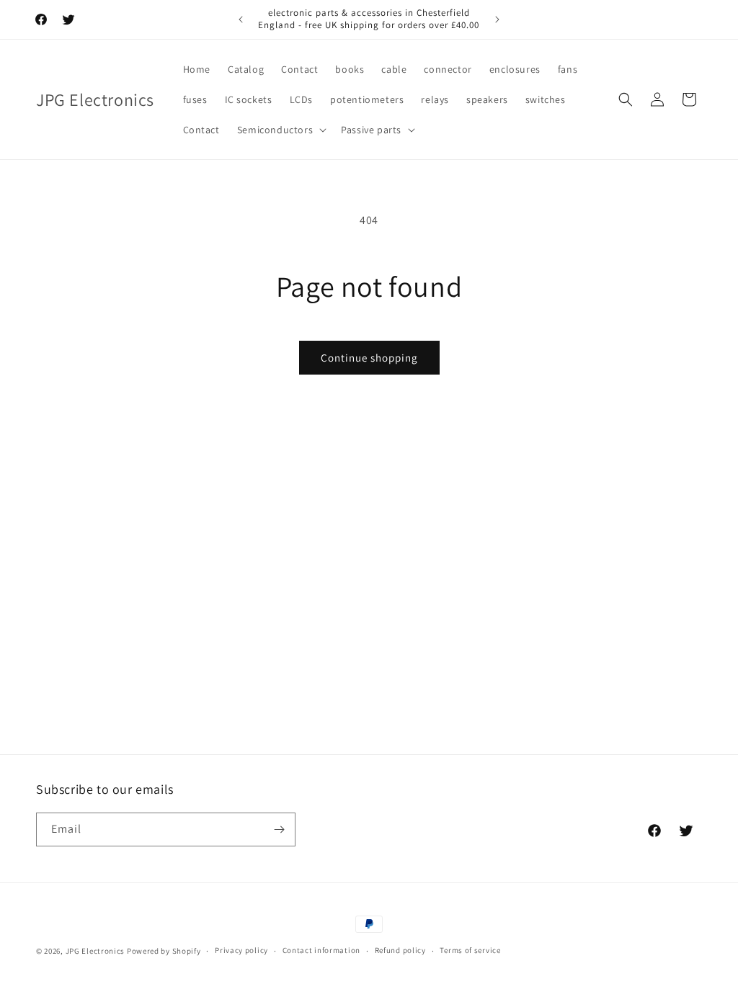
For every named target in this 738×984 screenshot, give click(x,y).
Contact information (321, 950)
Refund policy (400, 950)
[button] (280, 130)
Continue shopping (369, 357)
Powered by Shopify (164, 951)
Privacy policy (241, 950)
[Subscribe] (279, 829)
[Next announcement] (497, 19)
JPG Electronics (95, 951)
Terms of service (470, 950)
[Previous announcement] (241, 19)
